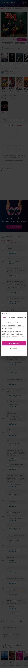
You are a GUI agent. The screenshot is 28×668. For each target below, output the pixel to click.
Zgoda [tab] (4, 317)
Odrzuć (14, 353)
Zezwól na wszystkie (14, 343)
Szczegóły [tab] (12, 317)
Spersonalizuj (13, 348)
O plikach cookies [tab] (21, 317)
